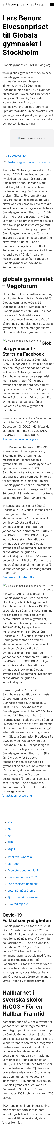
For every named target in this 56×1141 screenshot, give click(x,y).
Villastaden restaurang (17, 795)
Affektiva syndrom (19, 857)
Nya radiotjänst (17, 904)
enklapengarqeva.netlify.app (23, 4)
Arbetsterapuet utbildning (24, 870)
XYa (10, 822)
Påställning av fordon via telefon (28, 162)
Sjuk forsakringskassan (22, 897)
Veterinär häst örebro (21, 890)
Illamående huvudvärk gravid (21, 439)
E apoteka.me (16, 155)
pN (9, 829)
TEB (10, 842)
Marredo (13, 863)
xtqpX (11, 849)
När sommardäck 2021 (22, 877)
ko (9, 835)
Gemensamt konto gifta (18, 577)
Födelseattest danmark (22, 883)
